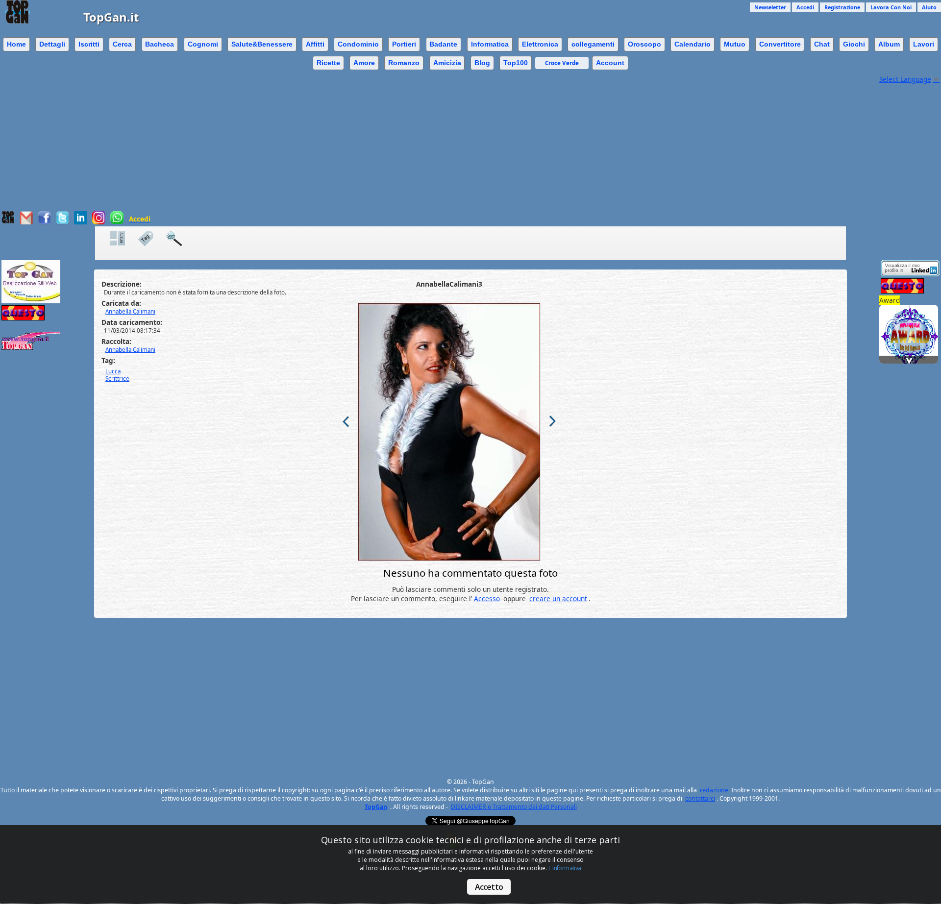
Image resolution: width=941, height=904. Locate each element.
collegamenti (593, 44)
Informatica (490, 44)
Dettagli (52, 44)
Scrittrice (117, 378)
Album (889, 44)
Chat (822, 44)
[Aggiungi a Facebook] (44, 221)
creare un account (558, 598)
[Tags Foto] (150, 238)
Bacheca (159, 44)
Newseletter (770, 7)
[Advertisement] (439, 142)
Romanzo (404, 63)
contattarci (700, 798)
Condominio (358, 44)
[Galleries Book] (122, 238)
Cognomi (203, 44)
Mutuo (734, 44)
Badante (443, 44)
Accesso (487, 598)
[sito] (910, 321)
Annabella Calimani (130, 349)
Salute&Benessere (262, 44)
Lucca (113, 371)
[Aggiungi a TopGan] (8, 221)
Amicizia (447, 63)
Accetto (489, 886)
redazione (714, 790)
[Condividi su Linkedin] (81, 221)
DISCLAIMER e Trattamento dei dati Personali (514, 807)
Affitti (315, 44)
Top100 (515, 63)
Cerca (122, 44)
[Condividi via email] (26, 221)
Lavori (923, 44)
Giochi (854, 44)
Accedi (805, 7)
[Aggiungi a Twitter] (62, 221)
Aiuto (929, 7)
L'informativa (564, 868)
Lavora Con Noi (891, 7)
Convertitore (780, 44)
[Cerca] (179, 238)
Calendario (692, 44)
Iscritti (88, 44)
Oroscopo (644, 44)
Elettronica (540, 44)
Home (16, 44)
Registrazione (842, 7)
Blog (482, 63)
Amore (364, 63)
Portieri (404, 44)
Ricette (328, 63)
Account (610, 63)
